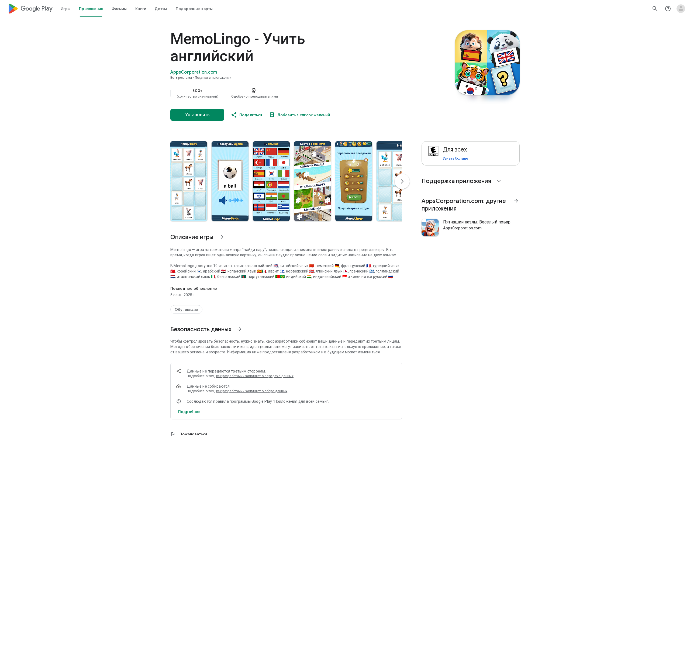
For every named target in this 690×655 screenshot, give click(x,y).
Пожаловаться (188, 434)
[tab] (65, 8)
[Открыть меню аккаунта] (680, 8)
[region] (278, 93)
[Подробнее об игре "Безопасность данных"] (239, 329)
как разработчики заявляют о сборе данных (251, 391)
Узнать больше (455, 158)
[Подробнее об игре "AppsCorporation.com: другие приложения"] (516, 200)
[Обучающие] (186, 309)
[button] (188, 181)
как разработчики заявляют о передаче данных (255, 376)
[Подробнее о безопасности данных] (189, 411)
